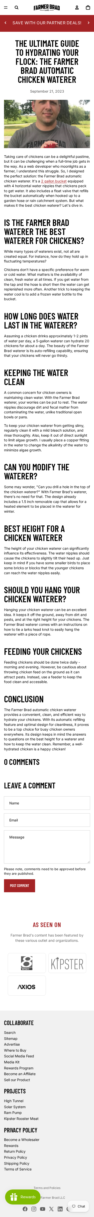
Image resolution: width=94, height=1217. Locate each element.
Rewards (11, 1145)
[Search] (16, 7)
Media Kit (12, 1062)
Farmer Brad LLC (53, 1197)
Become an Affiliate (20, 1074)
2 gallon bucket (54, 181)
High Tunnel (13, 1101)
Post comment (19, 885)
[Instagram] (34, 1209)
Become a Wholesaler (21, 1140)
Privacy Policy (15, 1157)
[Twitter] (51, 1209)
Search (10, 1032)
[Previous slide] (5, 22)
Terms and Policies (47, 1188)
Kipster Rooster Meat (21, 1118)
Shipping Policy (16, 1163)
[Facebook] (25, 1209)
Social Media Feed (19, 1056)
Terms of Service (18, 1169)
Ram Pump (13, 1113)
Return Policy (15, 1151)
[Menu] (6, 7)
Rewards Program (18, 1068)
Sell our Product (17, 1080)
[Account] (76, 7)
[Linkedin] (60, 1209)
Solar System (15, 1107)
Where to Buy (15, 1050)
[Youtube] (43, 1209)
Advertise (12, 1044)
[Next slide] (88, 22)
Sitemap (11, 1038)
